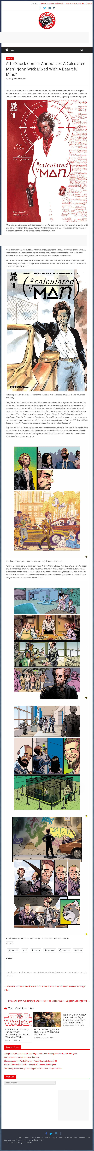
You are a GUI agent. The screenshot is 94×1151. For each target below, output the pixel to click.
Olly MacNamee (26, 972)
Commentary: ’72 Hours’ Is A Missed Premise (22, 1057)
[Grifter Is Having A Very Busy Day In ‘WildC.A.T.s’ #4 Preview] (47, 1013)
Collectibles (39, 1138)
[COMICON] (47, 13)
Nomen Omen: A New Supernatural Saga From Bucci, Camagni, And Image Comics (74, 1018)
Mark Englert (69, 972)
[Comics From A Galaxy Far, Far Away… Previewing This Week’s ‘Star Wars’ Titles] (18, 1013)
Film (32, 1138)
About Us (62, 1138)
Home (20, 1138)
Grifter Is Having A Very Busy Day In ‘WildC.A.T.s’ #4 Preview (46, 1032)
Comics (9, 59)
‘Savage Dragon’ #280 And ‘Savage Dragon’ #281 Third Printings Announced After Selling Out (40, 1053)
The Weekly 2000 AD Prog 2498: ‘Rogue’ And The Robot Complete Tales (32, 1068)
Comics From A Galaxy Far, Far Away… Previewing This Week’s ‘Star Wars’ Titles (17, 1033)
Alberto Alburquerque (56, 972)
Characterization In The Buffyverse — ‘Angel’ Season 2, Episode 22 (66, 3)
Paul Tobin (78, 972)
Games (47, 1138)
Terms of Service (84, 1138)
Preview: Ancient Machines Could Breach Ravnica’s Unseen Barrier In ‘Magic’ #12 (45, 988)
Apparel (54, 1138)
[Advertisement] (73, 1105)
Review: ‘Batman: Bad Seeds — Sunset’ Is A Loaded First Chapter (30, 1065)
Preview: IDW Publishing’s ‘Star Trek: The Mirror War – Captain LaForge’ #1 (49, 1000)
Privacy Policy (72, 1138)
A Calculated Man (41, 972)
